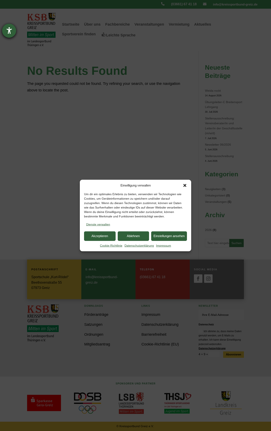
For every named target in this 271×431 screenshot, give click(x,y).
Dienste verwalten (98, 224)
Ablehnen (133, 236)
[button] (185, 185)
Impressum (163, 245)
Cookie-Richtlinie (111, 245)
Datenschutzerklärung (139, 245)
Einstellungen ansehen (169, 236)
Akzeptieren (99, 236)
